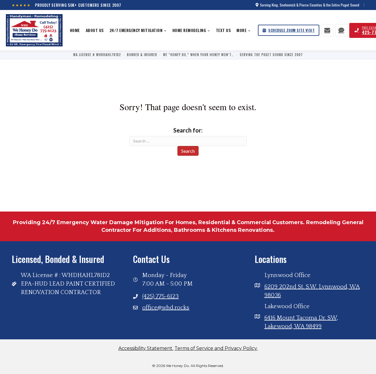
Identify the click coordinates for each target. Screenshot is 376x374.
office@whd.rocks (165, 307)
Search (188, 151)
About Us (95, 30)
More (241, 30)
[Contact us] (327, 30)
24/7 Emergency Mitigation (136, 30)
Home (75, 30)
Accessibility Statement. (145, 348)
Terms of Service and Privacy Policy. (216, 348)
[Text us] (341, 30)
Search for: (188, 130)
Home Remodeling (189, 30)
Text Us (223, 30)
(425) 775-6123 (160, 296)
